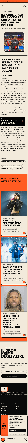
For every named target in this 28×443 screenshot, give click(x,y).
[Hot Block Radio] (3, 5)
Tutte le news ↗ (6, 186)
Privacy (17, 410)
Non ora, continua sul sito (17, 434)
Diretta (3, 404)
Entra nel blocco (14, 376)
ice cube (4, 158)
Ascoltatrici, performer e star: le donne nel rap (12, 223)
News (16, 404)
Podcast (3, 408)
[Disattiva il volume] (25, 439)
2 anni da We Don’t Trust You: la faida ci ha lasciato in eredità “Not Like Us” (12, 271)
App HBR (3, 410)
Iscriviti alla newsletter (14, 371)
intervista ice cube (7, 168)
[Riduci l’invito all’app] (25, 416)
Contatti (17, 408)
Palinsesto (4, 406)
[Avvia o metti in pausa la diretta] (3, 439)
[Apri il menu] (24, 5)
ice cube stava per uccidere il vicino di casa (13, 161)
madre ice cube (18, 168)
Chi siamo (17, 406)
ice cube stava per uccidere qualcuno (12, 165)
